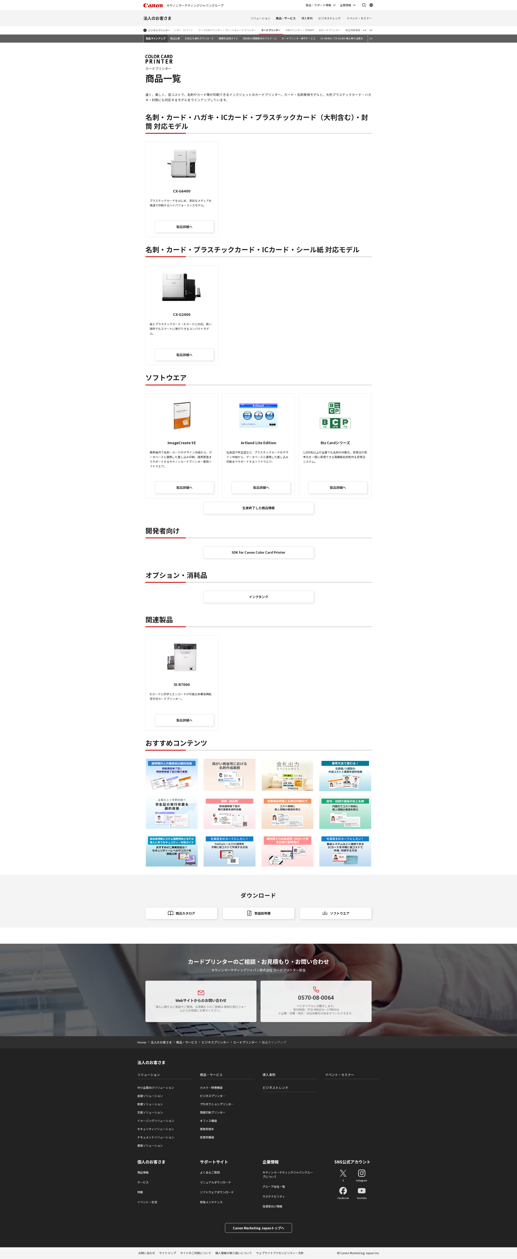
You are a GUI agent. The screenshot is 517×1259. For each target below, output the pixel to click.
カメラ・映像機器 (211, 1087)
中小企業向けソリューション (155, 1087)
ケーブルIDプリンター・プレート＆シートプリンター (227, 30)
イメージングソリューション (155, 1121)
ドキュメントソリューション (155, 1137)
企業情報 (345, 5)
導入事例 (307, 18)
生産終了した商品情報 (258, 507)
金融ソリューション (150, 1096)
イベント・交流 (147, 1202)
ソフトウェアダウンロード (217, 1192)
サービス (143, 1182)
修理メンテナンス (211, 1202)
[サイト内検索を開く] (363, 5)
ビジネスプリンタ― (212, 1096)
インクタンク (258, 596)
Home (141, 1042)
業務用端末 (207, 1129)
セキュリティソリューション (155, 1129)
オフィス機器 (208, 1121)
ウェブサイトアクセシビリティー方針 (280, 1253)
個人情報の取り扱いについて (233, 1253)
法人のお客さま (157, 18)
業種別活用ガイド (228, 38)
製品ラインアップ (155, 38)
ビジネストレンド (329, 18)
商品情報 (143, 1172)
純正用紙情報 (353, 30)
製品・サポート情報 (318, 5)
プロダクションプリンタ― (217, 1104)
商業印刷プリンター (212, 1112)
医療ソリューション (150, 1104)
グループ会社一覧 (274, 1186)
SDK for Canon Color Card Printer (258, 552)
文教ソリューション (150, 1112)
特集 (140, 1192)
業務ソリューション (150, 1145)
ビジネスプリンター (159, 30)
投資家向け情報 (272, 1206)
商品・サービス (286, 18)
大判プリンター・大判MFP (299, 30)
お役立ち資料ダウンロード (199, 38)
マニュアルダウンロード (215, 1182)
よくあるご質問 (210, 1172)
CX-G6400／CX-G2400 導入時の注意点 (341, 38)
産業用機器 (207, 1137)
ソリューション (260, 18)
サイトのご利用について (195, 1253)
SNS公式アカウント (352, 1162)
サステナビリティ (274, 1196)
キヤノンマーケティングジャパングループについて (288, 1174)
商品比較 (175, 38)
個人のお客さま (151, 1162)
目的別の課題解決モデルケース (260, 38)
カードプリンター (271, 30)
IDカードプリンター (330, 30)
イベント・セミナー (359, 18)
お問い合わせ (146, 1253)
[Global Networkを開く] (371, 5)
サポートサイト (214, 1162)
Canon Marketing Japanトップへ (258, 1227)
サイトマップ (167, 1253)
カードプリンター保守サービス (298, 38)
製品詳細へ (184, 226)
